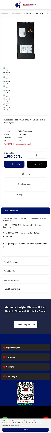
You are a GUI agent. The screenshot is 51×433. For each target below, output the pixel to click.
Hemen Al (38, 164)
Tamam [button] (25, 429)
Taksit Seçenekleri (12, 289)
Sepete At (16, 164)
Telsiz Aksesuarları (25, 131)
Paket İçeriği (9, 271)
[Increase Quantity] (43, 155)
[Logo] (25, 4)
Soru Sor (26, 174)
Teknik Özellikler (11, 262)
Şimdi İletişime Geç (25, 324)
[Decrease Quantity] (30, 155)
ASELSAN (22, 134)
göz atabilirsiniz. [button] (16, 425)
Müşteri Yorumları (11, 280)
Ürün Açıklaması (11, 211)
